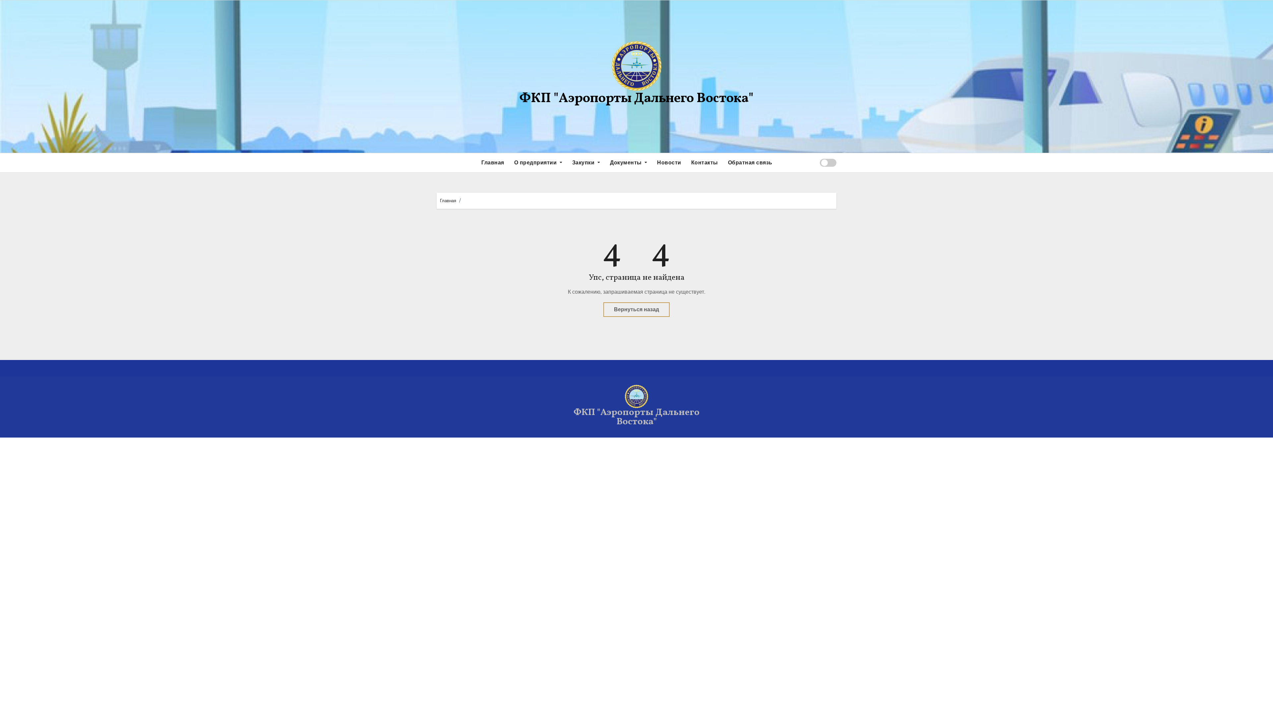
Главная (492, 162)
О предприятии (536, 162)
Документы (626, 162)
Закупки (584, 162)
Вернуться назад (636, 309)
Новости (669, 162)
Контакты (704, 162)
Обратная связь (750, 162)
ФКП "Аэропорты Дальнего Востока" (636, 99)
